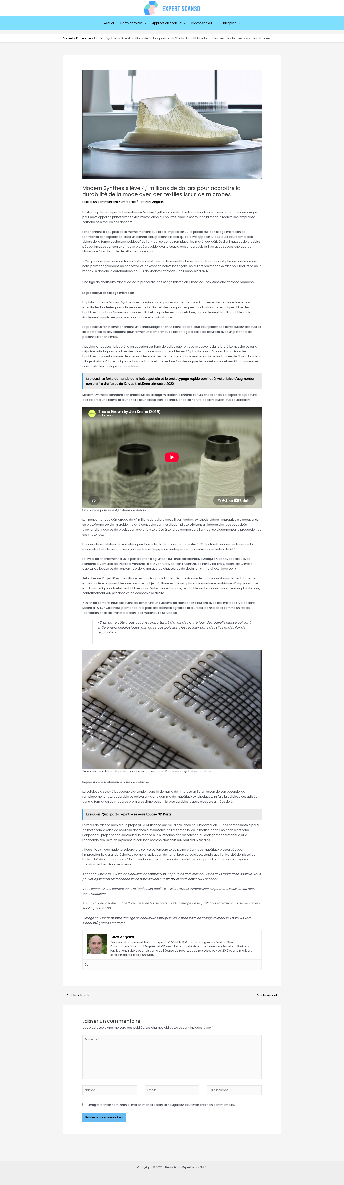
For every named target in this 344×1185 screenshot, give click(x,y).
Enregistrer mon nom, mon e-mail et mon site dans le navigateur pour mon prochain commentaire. (161, 1105)
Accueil (109, 23)
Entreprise (229, 23)
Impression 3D (201, 23)
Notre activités (131, 23)
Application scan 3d (167, 23)
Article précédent (78, 995)
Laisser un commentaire (100, 202)
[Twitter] (86, 965)
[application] (144, 23)
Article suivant (268, 995)
